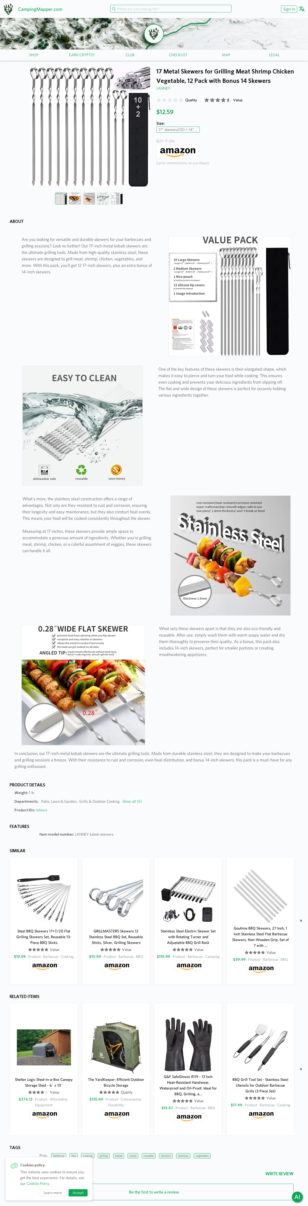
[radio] (158, 100)
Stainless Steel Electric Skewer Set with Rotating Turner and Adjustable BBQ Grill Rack (188, 937)
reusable (149, 1155)
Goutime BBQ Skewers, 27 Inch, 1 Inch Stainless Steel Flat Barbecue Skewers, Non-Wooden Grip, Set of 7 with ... (260, 937)
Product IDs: (30, 810)
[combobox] (170, 9)
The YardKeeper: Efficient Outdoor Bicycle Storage (116, 1082)
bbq (73, 1155)
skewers (166, 1155)
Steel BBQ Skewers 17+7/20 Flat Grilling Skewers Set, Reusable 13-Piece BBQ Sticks (43, 937)
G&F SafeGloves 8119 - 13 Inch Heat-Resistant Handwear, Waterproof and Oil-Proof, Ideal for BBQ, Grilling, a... (188, 1085)
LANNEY (163, 88)
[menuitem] (288, 9)
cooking (87, 1155)
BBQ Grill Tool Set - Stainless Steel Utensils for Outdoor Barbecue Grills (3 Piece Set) (260, 1085)
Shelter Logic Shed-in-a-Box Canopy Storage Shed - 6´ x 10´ (44, 1082)
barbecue (58, 1155)
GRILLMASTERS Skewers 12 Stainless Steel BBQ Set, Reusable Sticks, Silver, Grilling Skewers (116, 937)
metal (132, 1155)
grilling (104, 1155)
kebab (118, 1155)
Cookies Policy (38, 1183)
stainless (183, 1155)
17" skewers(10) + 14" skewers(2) (179, 129)
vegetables (202, 1155)
